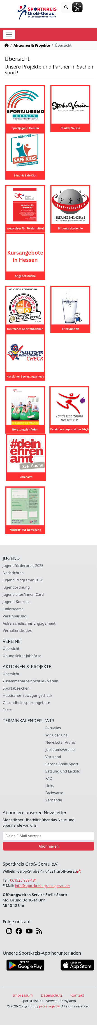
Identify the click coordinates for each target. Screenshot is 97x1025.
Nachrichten (13, 572)
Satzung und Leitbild (62, 771)
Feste (7, 709)
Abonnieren (49, 846)
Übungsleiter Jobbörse (22, 655)
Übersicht (11, 648)
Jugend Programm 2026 (23, 580)
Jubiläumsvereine (60, 749)
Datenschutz (51, 995)
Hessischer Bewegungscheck (27, 695)
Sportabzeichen (16, 688)
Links (49, 785)
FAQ (48, 778)
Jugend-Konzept (16, 601)
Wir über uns (56, 735)
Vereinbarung (14, 616)
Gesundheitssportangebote (26, 702)
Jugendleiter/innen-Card (23, 594)
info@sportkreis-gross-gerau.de (42, 885)
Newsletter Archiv (60, 742)
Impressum (23, 995)
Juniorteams (13, 608)
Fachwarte (54, 792)
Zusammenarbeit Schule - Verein (30, 681)
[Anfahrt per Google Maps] (79, 871)
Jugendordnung (16, 587)
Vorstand (53, 756)
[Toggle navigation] (9, 34)
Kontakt (77, 995)
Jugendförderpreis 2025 (23, 565)
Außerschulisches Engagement (29, 623)
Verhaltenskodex (17, 630)
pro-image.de (49, 1006)
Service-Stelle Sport (61, 763)
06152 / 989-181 (23, 880)
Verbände (53, 800)
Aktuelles (53, 727)
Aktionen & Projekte (32, 45)
